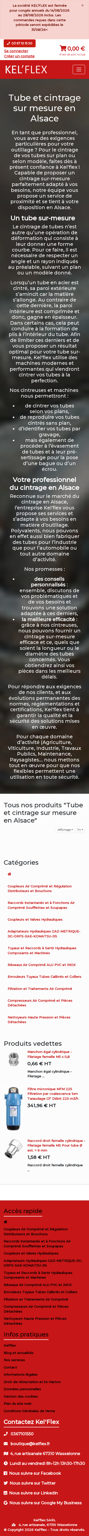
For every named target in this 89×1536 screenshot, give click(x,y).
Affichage (64, 829)
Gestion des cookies (21, 1396)
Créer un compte (19, 56)
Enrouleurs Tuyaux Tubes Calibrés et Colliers (44, 977)
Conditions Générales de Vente (29, 1411)
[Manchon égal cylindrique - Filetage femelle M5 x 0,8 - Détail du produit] (15, 1059)
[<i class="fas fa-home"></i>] (44, 874)
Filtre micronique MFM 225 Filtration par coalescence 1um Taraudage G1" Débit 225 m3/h (52, 1093)
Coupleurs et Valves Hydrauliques (35, 919)
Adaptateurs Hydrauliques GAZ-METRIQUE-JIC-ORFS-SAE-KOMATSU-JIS (44, 933)
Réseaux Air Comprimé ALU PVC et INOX (42, 965)
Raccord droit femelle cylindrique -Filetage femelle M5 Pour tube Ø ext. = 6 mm (56, 1145)
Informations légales (21, 1374)
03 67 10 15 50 (21, 43)
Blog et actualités (19, 1353)
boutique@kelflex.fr (30, 1443)
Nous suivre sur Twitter (33, 1483)
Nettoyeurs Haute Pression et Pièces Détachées (39, 1019)
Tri (79, 829)
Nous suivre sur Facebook (35, 1473)
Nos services (14, 1360)
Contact (10, 1367)
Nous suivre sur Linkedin (33, 1493)
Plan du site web (18, 1403)
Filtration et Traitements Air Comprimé (40, 989)
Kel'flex (10, 1345)
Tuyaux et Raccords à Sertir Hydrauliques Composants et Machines (42, 950)
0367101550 (22, 1434)
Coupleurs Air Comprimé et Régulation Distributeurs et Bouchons (40, 888)
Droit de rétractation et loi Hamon (32, 1382)
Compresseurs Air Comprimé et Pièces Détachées (40, 1002)
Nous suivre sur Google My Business (45, 1503)
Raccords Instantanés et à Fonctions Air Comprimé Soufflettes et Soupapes (41, 905)
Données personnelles (22, 1389)
